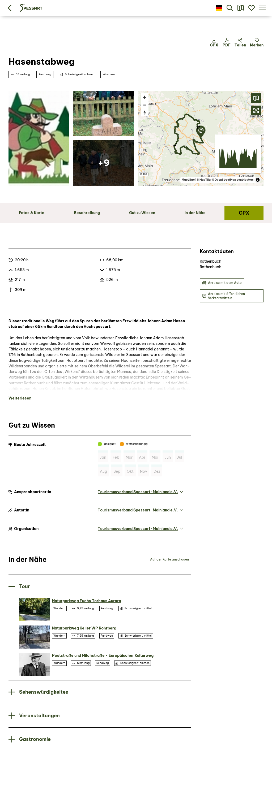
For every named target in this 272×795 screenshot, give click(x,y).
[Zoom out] (144, 105)
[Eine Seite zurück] (9, 8)
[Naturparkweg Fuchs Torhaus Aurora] (34, 609)
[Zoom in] (144, 97)
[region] (201, 138)
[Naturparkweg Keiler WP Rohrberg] (34, 637)
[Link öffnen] (38, 138)
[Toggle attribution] (257, 180)
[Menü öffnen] (262, 8)
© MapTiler (204, 179)
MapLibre (188, 179)
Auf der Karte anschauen (169, 559)
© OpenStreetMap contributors (232, 179)
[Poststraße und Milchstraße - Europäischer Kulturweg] (34, 664)
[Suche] (229, 8)
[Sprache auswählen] (219, 8)
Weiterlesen (19, 398)
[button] (257, 43)
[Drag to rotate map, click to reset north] (144, 112)
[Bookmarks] (251, 8)
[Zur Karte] (240, 8)
